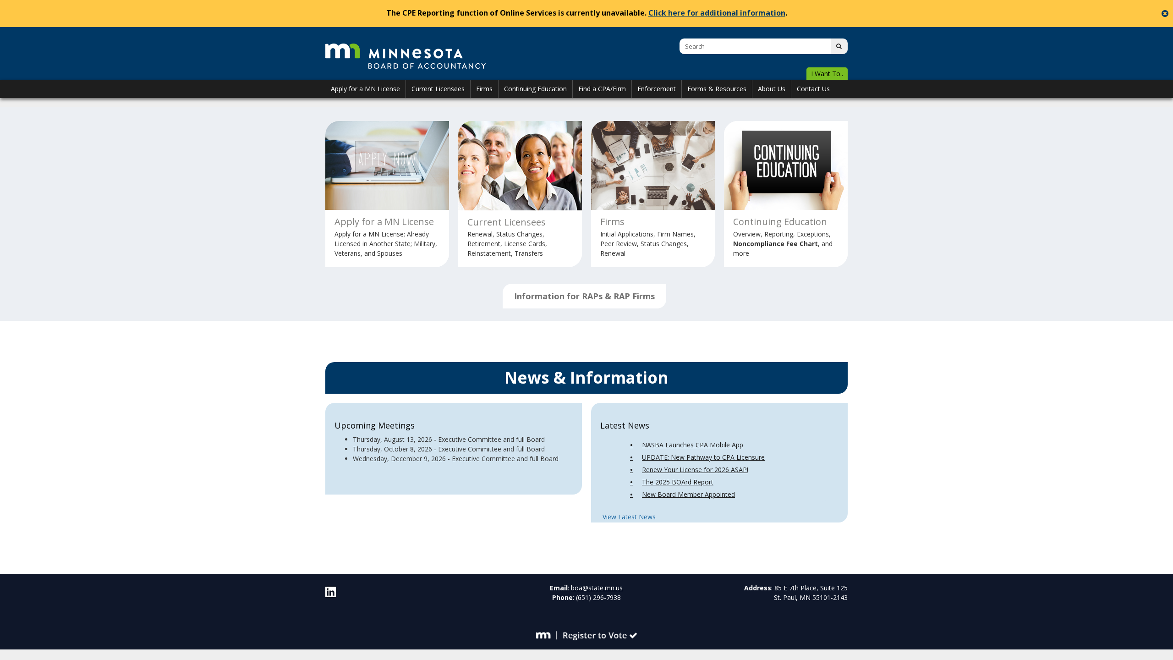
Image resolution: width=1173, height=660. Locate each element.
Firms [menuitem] (484, 88)
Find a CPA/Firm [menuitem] (602, 88)
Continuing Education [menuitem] (535, 88)
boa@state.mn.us (597, 587)
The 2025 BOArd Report (677, 482)
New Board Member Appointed (688, 494)
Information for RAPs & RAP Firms (584, 296)
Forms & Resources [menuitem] (716, 88)
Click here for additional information (716, 13)
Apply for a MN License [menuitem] (365, 88)
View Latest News (629, 516)
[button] (827, 74)
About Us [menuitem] (771, 88)
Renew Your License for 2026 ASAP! (695, 469)
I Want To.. (827, 73)
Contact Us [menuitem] (813, 88)
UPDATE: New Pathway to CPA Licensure (703, 457)
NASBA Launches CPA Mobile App (692, 444)
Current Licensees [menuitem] (438, 88)
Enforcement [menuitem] (656, 88)
